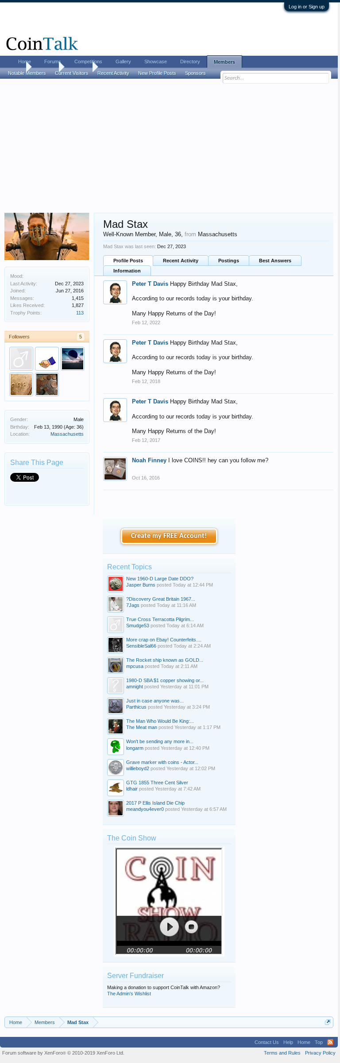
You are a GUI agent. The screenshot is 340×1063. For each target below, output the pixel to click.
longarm (134, 748)
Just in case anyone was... (155, 700)
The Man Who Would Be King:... (160, 721)
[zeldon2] (21, 359)
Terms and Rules (282, 1052)
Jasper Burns (140, 584)
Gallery (123, 61)
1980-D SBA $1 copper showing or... (165, 680)
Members (224, 62)
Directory (190, 61)
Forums (52, 61)
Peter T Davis (150, 283)
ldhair (132, 788)
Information (127, 270)
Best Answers (275, 260)
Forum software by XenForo (63, 1052)
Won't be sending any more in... (159, 741)
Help (288, 1042)
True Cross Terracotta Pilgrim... (160, 619)
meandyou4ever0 (145, 809)
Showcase (155, 61)
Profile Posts (128, 260)
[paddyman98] (47, 359)
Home (24, 61)
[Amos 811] (21, 384)
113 (80, 312)
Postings (228, 260)
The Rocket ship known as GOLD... (164, 660)
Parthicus (136, 707)
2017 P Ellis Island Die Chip (155, 803)
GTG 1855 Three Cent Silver (157, 782)
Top (319, 1042)
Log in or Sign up (307, 6)
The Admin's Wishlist (129, 993)
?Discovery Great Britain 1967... (160, 599)
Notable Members (27, 73)
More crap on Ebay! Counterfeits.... (163, 639)
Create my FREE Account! (169, 536)
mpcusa (134, 666)
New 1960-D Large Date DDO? (159, 578)
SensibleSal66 (141, 646)
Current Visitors (72, 73)
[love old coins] (73, 359)
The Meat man (141, 727)
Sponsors (195, 73)
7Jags (132, 605)
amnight (134, 686)
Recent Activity (180, 260)
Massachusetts (67, 434)
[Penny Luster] (47, 384)
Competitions (88, 61)
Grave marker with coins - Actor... (162, 762)
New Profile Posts (157, 73)
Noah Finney (149, 460)
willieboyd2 (137, 768)
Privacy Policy (320, 1052)
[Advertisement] (168, 146)
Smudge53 (137, 625)
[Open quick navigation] (328, 1022)
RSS (330, 1042)
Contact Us (267, 1042)
